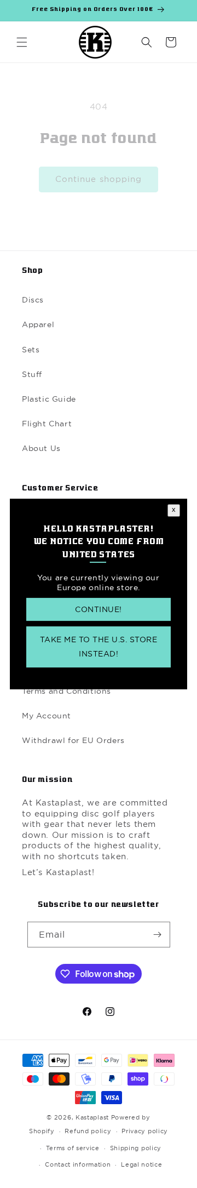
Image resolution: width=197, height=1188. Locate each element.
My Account (46, 716)
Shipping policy (136, 1148)
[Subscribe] (158, 934)
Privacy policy (144, 1131)
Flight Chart (47, 424)
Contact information (78, 1164)
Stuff (32, 374)
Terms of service (73, 1148)
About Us (41, 448)
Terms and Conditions (66, 691)
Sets (30, 350)
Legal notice (141, 1164)
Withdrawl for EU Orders (73, 740)
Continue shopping (98, 179)
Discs (33, 300)
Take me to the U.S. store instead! (99, 647)
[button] (22, 42)
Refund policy (88, 1131)
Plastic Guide (49, 399)
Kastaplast (92, 1117)
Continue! (98, 610)
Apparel (38, 324)
